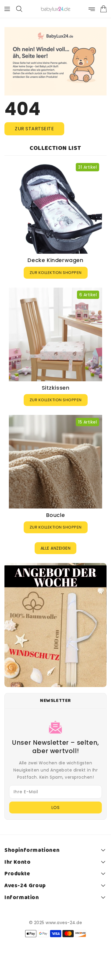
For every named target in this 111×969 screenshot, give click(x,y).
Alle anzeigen (56, 548)
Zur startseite (34, 128)
